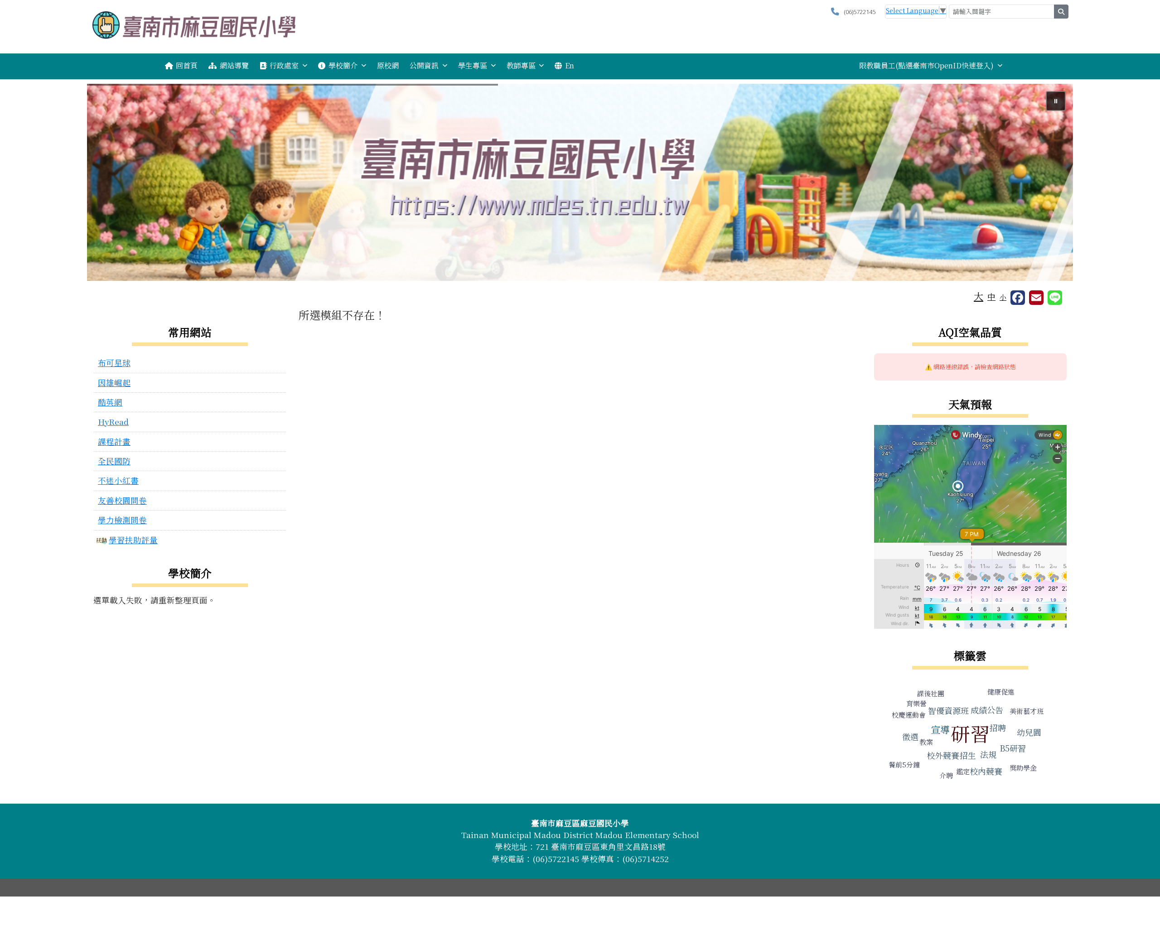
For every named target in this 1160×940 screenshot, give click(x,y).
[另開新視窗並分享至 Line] (1055, 297)
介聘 (946, 775)
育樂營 (916, 703)
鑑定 (963, 771)
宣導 (940, 729)
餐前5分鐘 (904, 764)
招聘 (998, 727)
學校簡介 (343, 65)
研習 (970, 733)
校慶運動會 (909, 714)
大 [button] (978, 296)
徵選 (910, 736)
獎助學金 (1023, 767)
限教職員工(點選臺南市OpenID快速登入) (926, 65)
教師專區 (521, 65)
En (569, 65)
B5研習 (1013, 748)
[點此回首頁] (580, 182)
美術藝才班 (1027, 711)
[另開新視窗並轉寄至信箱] (1036, 297)
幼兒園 (1029, 732)
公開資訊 (424, 65)
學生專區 (472, 65)
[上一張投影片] (108, 184)
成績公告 (987, 710)
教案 (926, 742)
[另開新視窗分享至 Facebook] (1017, 297)
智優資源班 (948, 710)
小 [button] (1003, 297)
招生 (968, 755)
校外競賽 (943, 755)
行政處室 (284, 65)
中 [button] (991, 296)
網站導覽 (234, 65)
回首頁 (187, 65)
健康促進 (1001, 691)
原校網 (388, 65)
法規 (988, 754)
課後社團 (930, 693)
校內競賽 (986, 771)
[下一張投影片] (1051, 184)
